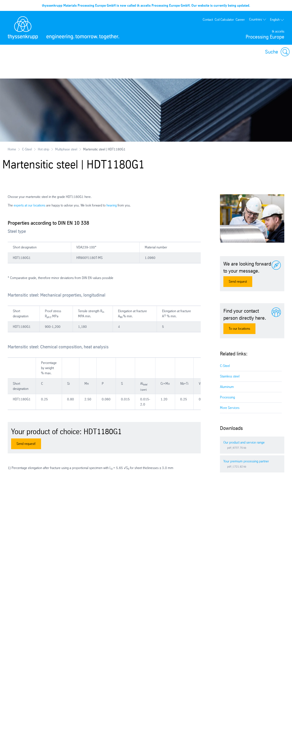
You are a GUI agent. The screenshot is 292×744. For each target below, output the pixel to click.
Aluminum (227, 387)
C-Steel (27, 149)
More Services (229, 408)
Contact (208, 20)
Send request (238, 281)
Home (12, 149)
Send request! (26, 444)
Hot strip (43, 149)
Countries (255, 19)
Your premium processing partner (246, 461)
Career (240, 20)
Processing (227, 397)
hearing (111, 205)
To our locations (239, 329)
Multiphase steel (66, 149)
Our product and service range (244, 442)
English (275, 20)
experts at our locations (29, 205)
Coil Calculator (224, 20)
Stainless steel (229, 376)
